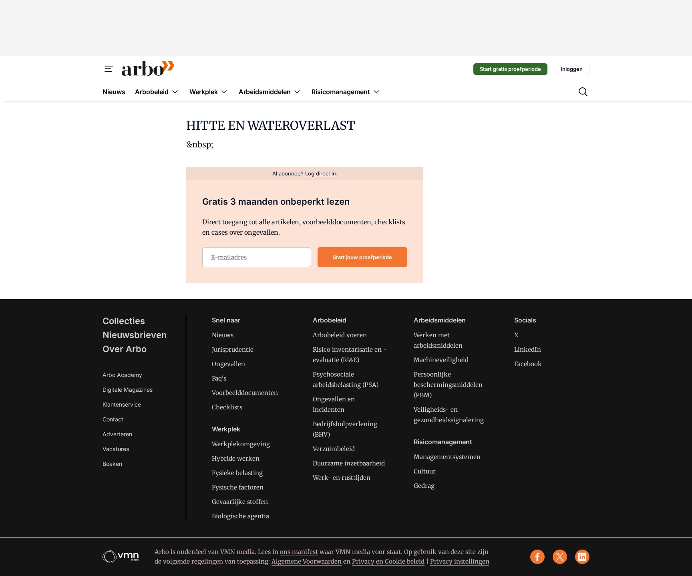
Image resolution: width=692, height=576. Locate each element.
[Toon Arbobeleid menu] (175, 91)
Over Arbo (125, 349)
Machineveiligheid (441, 360)
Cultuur (425, 471)
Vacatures (116, 448)
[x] (560, 557)
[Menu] (109, 69)
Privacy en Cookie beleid (388, 561)
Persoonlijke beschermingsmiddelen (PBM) (448, 385)
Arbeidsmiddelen (440, 320)
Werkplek (226, 429)
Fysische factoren (238, 487)
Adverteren (117, 434)
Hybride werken (236, 458)
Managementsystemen (447, 457)
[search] (583, 92)
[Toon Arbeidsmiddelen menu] (297, 91)
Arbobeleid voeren (340, 335)
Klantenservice (122, 404)
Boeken (112, 463)
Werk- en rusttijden (341, 477)
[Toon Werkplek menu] (224, 91)
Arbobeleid (329, 320)
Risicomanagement (443, 442)
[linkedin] (582, 557)
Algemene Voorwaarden (307, 561)
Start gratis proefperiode (510, 69)
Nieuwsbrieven (135, 335)
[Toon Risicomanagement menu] (376, 91)
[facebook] (537, 557)
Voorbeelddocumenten (245, 393)
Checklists (227, 407)
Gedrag (424, 485)
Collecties (124, 321)
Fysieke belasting (237, 473)
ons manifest (299, 552)
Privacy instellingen (459, 561)
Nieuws (222, 335)
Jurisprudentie (232, 349)
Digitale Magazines (128, 389)
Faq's (219, 378)
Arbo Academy (122, 374)
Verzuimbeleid (334, 449)
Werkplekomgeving (241, 444)
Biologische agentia (240, 516)
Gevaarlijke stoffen (240, 502)
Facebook (528, 364)
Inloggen (572, 69)
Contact (113, 419)
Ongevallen (228, 364)
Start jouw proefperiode (362, 257)
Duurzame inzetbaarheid (349, 463)
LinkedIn (527, 349)
